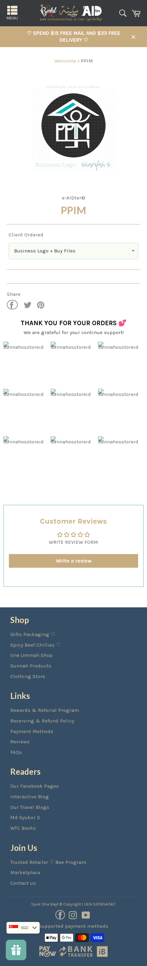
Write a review (74, 560)
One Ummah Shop (31, 655)
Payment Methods (31, 731)
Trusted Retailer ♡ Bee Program (48, 862)
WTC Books (23, 828)
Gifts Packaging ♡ (32, 634)
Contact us (23, 883)
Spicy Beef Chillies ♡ (35, 645)
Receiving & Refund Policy (42, 721)
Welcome (65, 61)
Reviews (20, 742)
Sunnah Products (30, 666)
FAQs (16, 752)
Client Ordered (26, 235)
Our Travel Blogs (29, 807)
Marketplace (25, 872)
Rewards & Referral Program (44, 710)
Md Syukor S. (25, 817)
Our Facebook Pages (34, 786)
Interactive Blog (29, 797)
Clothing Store (27, 676)
